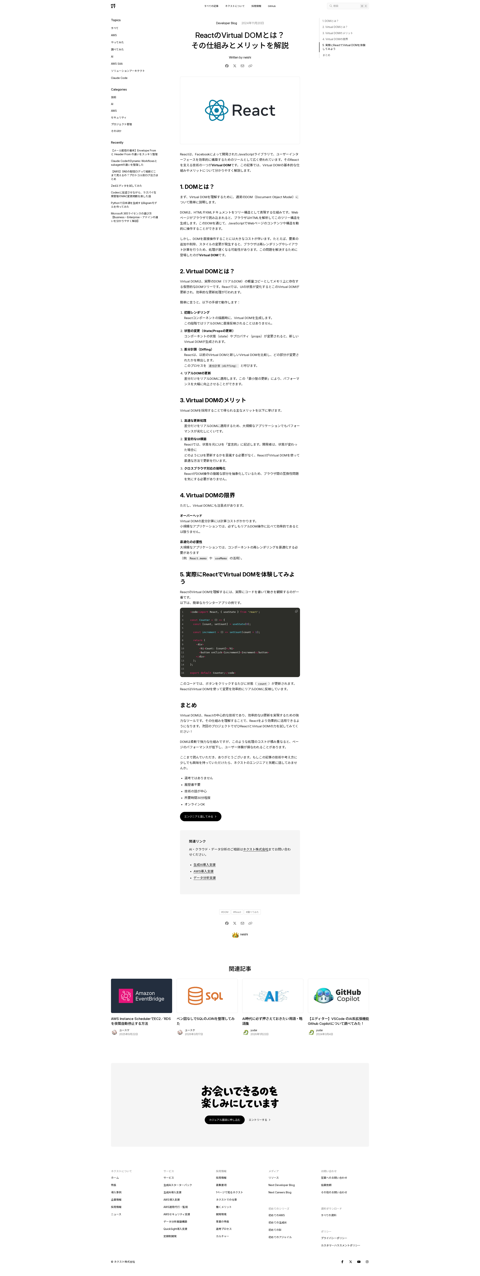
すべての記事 (211, 6)
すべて (114, 28)
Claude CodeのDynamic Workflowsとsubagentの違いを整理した (134, 162)
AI (112, 56)
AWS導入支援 (204, 871)
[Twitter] (350, 1262)
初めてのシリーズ (278, 1208)
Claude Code (119, 77)
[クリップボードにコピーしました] (250, 66)
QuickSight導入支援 (175, 1228)
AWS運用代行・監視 (176, 1207)
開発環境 (221, 1214)
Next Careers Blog (279, 1192)
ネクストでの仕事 (226, 1199)
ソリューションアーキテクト (128, 70)
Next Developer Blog (281, 1185)
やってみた (117, 42)
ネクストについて (235, 6)
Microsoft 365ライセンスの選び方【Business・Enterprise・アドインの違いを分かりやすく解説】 (134, 217)
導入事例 (116, 1192)
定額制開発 (170, 1236)
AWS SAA (117, 63)
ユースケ (124, 1030)
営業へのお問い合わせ (334, 1177)
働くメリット (224, 1207)
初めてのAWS (276, 1215)
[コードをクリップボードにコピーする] (296, 611)
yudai (253, 1030)
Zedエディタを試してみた (126, 185)
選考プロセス (224, 1228)
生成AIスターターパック (178, 1185)
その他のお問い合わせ (334, 1192)
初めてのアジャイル (280, 1237)
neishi (247, 57)
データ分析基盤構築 (175, 1221)
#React (237, 912)
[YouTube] (359, 1262)
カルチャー (222, 1236)
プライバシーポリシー (334, 1238)
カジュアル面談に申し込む (224, 1119)
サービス (169, 1177)
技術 (113, 97)
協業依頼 (326, 1185)
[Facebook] (342, 1262)
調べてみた (117, 49)
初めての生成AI (277, 1222)
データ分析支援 (205, 878)
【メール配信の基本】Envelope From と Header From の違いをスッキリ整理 (134, 152)
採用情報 (256, 6)
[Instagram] (367, 1262)
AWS (114, 35)
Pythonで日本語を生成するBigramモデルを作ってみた (134, 204)
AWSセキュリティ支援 (177, 1214)
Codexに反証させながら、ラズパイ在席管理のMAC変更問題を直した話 (133, 194)
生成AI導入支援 (205, 865)
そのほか (116, 131)
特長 (113, 1185)
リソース (273, 1177)
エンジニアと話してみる (199, 816)
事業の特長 (222, 1221)
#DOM (224, 912)
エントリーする (258, 1119)
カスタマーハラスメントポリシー (340, 1245)
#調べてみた (252, 912)
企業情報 (116, 1199)
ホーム (115, 1177)
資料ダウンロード (331, 1208)
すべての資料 (328, 1215)
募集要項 (221, 1185)
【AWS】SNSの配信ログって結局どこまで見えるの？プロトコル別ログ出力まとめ (134, 175)
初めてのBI (274, 1229)
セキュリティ (119, 117)
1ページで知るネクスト (229, 1192)
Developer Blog (226, 23)
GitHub (272, 6)
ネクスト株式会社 (255, 849)
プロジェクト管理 (121, 124)
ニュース (116, 1214)
